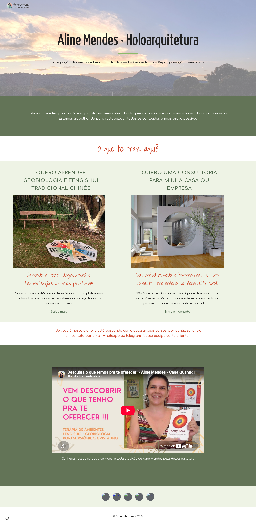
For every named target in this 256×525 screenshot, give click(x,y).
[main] (128, 42)
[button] (7, 518)
